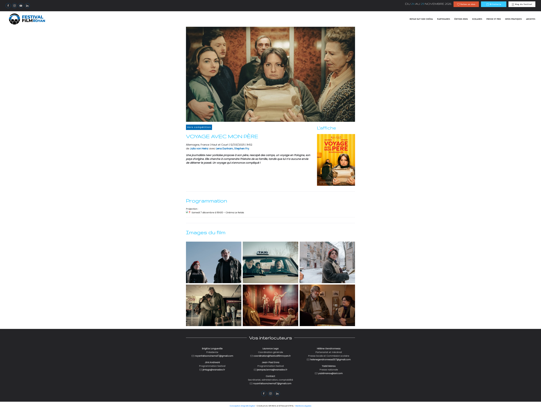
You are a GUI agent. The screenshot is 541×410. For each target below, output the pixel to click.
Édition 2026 (461, 19)
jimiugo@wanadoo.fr (214, 369)
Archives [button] (530, 19)
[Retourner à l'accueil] (27, 19)
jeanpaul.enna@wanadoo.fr (272, 369)
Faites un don (467, 4)
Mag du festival (523, 4)
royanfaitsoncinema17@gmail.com (214, 355)
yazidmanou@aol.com (330, 373)
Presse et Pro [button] (493, 19)
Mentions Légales (303, 406)
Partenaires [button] (443, 19)
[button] (213, 262)
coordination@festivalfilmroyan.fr (272, 355)
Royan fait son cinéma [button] (421, 19)
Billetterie (495, 4)
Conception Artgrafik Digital (242, 406)
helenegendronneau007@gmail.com (330, 359)
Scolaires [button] (477, 19)
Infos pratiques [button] (513, 19)
